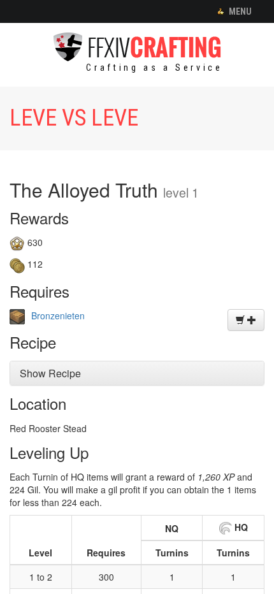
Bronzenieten (58, 315)
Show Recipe (50, 373)
